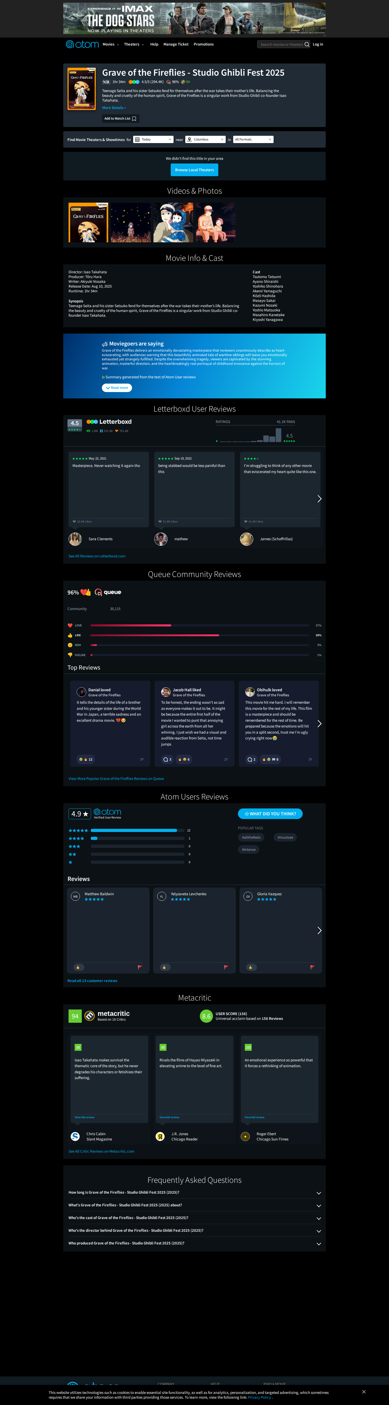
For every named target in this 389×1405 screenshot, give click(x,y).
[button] (153, 139)
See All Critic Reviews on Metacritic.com (101, 1151)
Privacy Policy (260, 1397)
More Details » (114, 107)
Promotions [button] (204, 44)
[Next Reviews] (319, 498)
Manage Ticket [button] (176, 44)
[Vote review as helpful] (79, 967)
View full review (84, 1117)
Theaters (131, 44)
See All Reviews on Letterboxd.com (97, 555)
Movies (108, 44)
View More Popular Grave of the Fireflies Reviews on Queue (116, 778)
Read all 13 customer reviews (92, 980)
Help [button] (154, 44)
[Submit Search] (307, 44)
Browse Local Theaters (194, 169)
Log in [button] (318, 44)
